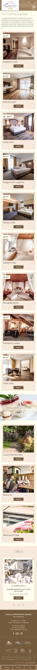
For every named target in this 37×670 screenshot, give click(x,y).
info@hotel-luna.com (20, 629)
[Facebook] (13, 634)
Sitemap (8, 657)
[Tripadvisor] (17, 634)
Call (30, 667)
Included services (18, 407)
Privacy (23, 657)
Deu (29, 2)
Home (3, 657)
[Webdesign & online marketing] (30, 662)
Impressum (16, 657)
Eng (32, 2)
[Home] (10, 5)
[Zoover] (22, 634)
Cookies (29, 657)
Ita (35, 2)
